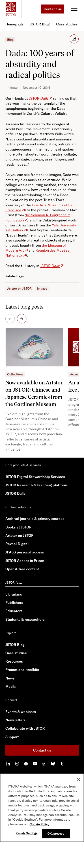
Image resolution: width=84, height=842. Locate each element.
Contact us (53, 9)
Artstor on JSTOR (19, 289)
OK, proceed (55, 833)
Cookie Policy (39, 824)
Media (10, 686)
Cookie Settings (27, 833)
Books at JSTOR (18, 527)
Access (75, 374)
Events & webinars (20, 711)
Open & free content (22, 569)
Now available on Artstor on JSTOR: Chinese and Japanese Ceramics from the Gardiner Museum (34, 393)
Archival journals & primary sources (34, 518)
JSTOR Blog (40, 24)
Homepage (14, 24)
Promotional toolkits (22, 669)
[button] (21, 318)
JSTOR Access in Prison (24, 560)
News (10, 678)
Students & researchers (25, 619)
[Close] (79, 780)
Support (12, 737)
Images (42, 289)
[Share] (74, 38)
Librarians (13, 594)
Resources (14, 661)
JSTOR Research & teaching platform (36, 485)
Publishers (14, 602)
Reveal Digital (17, 544)
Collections (15, 374)
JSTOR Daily (15, 493)
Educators (13, 611)
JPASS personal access (24, 552)
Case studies (67, 24)
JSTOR (39, 98)
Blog (10, 40)
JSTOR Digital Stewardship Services (35, 476)
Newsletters (15, 720)
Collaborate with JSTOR (25, 728)
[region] (42, 807)
